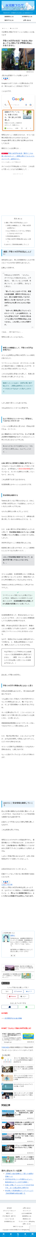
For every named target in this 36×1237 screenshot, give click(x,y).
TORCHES (5, 1047)
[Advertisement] (18, 193)
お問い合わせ (27, 1208)
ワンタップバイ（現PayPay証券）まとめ (27, 1223)
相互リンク (9, 1213)
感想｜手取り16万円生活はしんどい (17, 222)
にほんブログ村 (6, 884)
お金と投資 (6, 983)
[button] (23, 997)
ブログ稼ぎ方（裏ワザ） (9, 1216)
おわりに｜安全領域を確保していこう (17, 244)
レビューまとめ (9, 1219)
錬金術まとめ (27, 1219)
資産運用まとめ (26, 1216)
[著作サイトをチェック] (11, 955)
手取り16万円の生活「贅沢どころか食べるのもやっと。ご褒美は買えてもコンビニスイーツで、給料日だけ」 (17, 156)
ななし (12, 935)
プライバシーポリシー (9, 1210)
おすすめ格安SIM (27, 1213)
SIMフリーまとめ (18, 1226)
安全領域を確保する (13, 236)
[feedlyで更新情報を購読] (14, 955)
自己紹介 (9, 1208)
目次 (15, 219)
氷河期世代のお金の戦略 (13, 1018)
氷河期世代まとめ (9, 1221)
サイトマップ (27, 1210)
